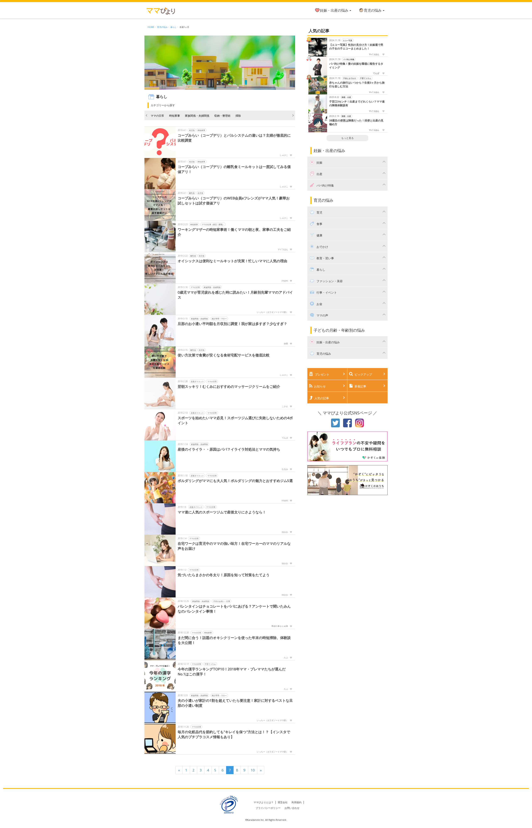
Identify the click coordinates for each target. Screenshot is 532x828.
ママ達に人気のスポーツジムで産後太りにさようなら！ (222, 512)
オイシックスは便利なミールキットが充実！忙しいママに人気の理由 (232, 260)
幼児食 (192, 130)
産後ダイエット (197, 381)
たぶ (286, 657)
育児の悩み (373, 10)
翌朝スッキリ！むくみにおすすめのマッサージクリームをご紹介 (229, 386)
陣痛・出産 (346, 97)
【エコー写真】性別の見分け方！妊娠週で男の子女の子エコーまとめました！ (356, 46)
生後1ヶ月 (184, 27)
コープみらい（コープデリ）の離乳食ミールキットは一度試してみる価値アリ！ (234, 169)
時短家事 (174, 115)
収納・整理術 (222, 115)
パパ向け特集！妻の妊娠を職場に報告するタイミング (356, 65)
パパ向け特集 (348, 59)
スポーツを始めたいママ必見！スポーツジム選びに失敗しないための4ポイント (235, 420)
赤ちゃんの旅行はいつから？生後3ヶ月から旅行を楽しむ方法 (357, 84)
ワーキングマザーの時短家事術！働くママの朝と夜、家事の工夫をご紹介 (234, 232)
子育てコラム (210, 664)
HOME (151, 27)
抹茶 (286, 343)
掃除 (238, 115)
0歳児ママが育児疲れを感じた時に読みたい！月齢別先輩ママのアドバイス (235, 295)
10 (253, 770)
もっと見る (347, 138)
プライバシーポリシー (268, 808)
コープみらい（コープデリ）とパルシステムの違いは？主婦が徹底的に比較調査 (234, 138)
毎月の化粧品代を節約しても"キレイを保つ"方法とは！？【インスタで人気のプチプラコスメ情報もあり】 (234, 734)
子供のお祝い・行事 (221, 601)
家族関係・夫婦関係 (197, 115)
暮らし (173, 27)
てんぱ (285, 438)
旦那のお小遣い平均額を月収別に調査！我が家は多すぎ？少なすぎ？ (232, 323)
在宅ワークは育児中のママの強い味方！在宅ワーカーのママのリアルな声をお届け (234, 546)
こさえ (285, 406)
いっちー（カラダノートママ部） (272, 312)
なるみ (285, 469)
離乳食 (192, 193)
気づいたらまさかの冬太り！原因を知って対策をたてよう (224, 574)
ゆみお (285, 532)
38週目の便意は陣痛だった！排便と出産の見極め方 (356, 122)
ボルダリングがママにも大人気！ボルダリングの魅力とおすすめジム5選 (235, 480)
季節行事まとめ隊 (279, 626)
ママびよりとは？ (263, 802)
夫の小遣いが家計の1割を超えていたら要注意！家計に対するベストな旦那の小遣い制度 (235, 703)
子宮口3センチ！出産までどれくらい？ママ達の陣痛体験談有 (357, 103)
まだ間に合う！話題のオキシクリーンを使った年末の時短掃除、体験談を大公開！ (234, 640)
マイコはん (283, 249)
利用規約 (297, 802)
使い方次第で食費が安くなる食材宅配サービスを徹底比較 (224, 355)
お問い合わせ (291, 808)
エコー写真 (347, 40)
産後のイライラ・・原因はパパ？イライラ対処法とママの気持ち (229, 449)
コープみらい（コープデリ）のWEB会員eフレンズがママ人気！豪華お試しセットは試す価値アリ (234, 200)
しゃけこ (284, 155)
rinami (285, 281)
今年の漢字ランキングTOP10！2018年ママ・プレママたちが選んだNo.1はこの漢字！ (232, 671)
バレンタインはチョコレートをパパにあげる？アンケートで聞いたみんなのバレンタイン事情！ (234, 609)
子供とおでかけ (349, 78)
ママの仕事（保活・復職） (213, 224)
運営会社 (283, 802)
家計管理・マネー (219, 318)
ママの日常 (157, 115)
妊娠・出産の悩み (334, 10)
